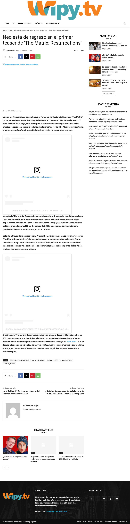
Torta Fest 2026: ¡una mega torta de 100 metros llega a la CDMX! (114, 82)
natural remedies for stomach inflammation (106, 133)
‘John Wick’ (71, 341)
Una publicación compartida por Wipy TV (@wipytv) (37, 210)
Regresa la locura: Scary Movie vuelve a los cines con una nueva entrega (43, 459)
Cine (10, 30)
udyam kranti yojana (97, 112)
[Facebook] (20, 56)
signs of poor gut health (98, 126)
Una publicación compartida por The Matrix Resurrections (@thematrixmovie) (44, 329)
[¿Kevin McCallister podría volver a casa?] (15, 445)
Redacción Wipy (13, 50)
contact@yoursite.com (56, 511)
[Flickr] (104, 498)
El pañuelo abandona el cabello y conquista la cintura (108, 146)
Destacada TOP (51, 360)
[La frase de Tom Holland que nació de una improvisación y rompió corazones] (95, 70)
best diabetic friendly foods (99, 153)
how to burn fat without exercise (101, 119)
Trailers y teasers (9, 364)
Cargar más (107, 93)
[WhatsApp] (37, 56)
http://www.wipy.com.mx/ (32, 409)
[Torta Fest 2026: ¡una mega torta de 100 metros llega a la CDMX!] (95, 83)
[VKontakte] (116, 498)
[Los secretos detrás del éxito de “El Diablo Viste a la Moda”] (71, 445)
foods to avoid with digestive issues (102, 160)
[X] (26, 56)
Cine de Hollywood (37, 360)
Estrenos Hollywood (65, 360)
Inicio (5, 30)
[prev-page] (4, 467)
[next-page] (8, 467)
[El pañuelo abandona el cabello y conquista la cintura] (95, 46)
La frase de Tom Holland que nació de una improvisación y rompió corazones (114, 69)
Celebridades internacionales (19, 360)
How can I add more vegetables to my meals (106, 143)
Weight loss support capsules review (103, 168)
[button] (124, 23)
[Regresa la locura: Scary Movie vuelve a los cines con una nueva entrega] (43, 445)
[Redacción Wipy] (4, 50)
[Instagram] (110, 498)
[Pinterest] (32, 56)
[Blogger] (91, 498)
